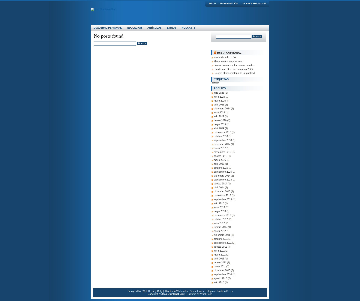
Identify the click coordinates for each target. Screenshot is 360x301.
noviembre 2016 (222, 152)
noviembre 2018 (222, 132)
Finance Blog (204, 291)
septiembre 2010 (223, 274)
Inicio (212, 3)
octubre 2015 (221, 167)
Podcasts (188, 27)
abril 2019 (219, 128)
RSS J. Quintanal (229, 52)
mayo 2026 (220, 100)
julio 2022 (219, 116)
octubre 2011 (221, 238)
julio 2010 (219, 282)
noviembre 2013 (222, 195)
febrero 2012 (220, 227)
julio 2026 (219, 92)
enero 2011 (220, 266)
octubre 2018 (221, 136)
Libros (171, 27)
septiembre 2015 (223, 171)
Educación (134, 27)
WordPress (206, 294)
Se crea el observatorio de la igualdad (234, 73)
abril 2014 (219, 187)
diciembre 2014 (222, 175)
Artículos (154, 27)
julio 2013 (219, 203)
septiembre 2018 (223, 140)
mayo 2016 (220, 159)
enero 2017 (220, 148)
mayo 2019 (220, 124)
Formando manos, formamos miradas (234, 65)
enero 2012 (220, 231)
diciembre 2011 (222, 235)
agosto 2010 (220, 278)
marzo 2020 (220, 120)
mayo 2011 (220, 254)
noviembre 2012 (222, 215)
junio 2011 (219, 250)
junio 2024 (219, 112)
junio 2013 (219, 207)
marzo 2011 (220, 262)
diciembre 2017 (222, 144)
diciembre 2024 (222, 108)
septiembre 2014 (223, 179)
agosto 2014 (220, 183)
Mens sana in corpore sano (228, 61)
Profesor (215, 83)
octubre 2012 (221, 219)
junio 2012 (219, 223)
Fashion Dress (225, 291)
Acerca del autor (254, 3)
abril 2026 (219, 104)
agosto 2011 (220, 246)
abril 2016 (219, 163)
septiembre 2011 (223, 242)
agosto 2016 (220, 156)
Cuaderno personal (108, 27)
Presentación (229, 3)
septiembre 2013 (223, 199)
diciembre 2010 (222, 270)
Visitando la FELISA (225, 57)
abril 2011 (219, 258)
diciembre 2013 (222, 191)
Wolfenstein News (186, 291)
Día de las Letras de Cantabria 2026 (233, 69)
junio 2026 (219, 96)
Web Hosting (149, 291)
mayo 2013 (220, 211)
